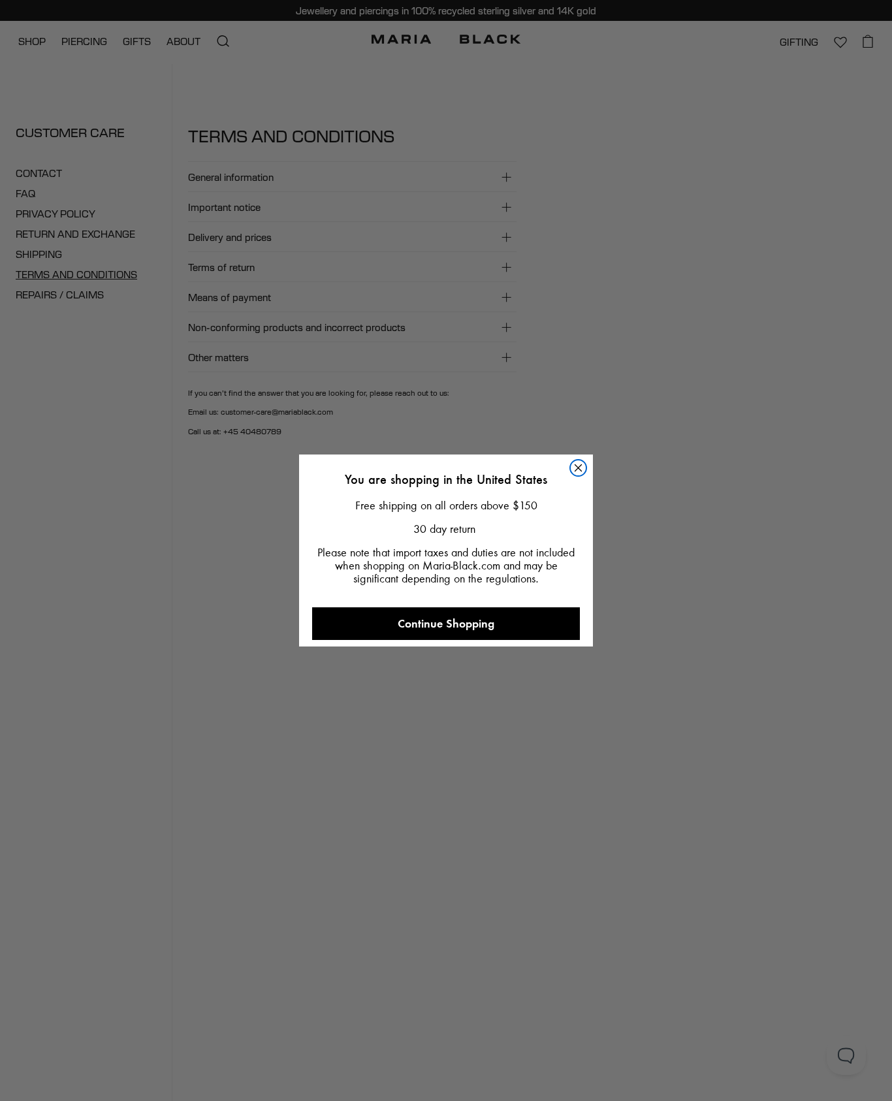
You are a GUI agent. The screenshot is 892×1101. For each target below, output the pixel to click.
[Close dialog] (578, 468)
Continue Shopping (446, 623)
